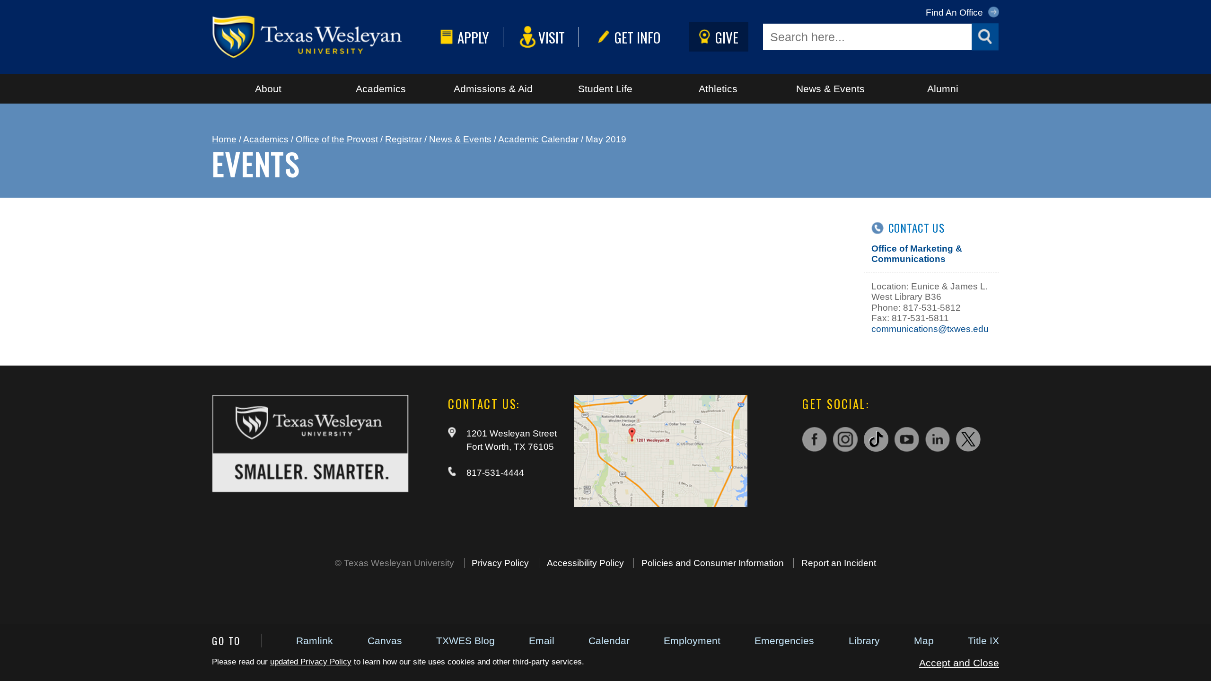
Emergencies (784, 640)
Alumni (942, 88)
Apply (473, 37)
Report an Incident (838, 563)
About (268, 88)
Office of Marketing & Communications (916, 254)
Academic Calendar (538, 139)
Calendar (609, 640)
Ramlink (314, 640)
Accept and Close (959, 662)
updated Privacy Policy (310, 661)
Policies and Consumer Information (712, 563)
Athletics (718, 88)
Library (864, 640)
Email (541, 640)
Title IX (983, 640)
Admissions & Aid (493, 88)
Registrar (403, 139)
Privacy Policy (500, 563)
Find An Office (955, 12)
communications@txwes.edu (930, 329)
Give (726, 37)
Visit (551, 37)
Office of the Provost (337, 139)
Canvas (385, 640)
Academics (381, 88)
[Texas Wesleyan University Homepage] (324, 37)
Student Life (605, 88)
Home (224, 139)
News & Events (830, 88)
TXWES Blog (465, 640)
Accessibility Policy (585, 563)
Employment (692, 640)
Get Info (637, 37)
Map (924, 640)
